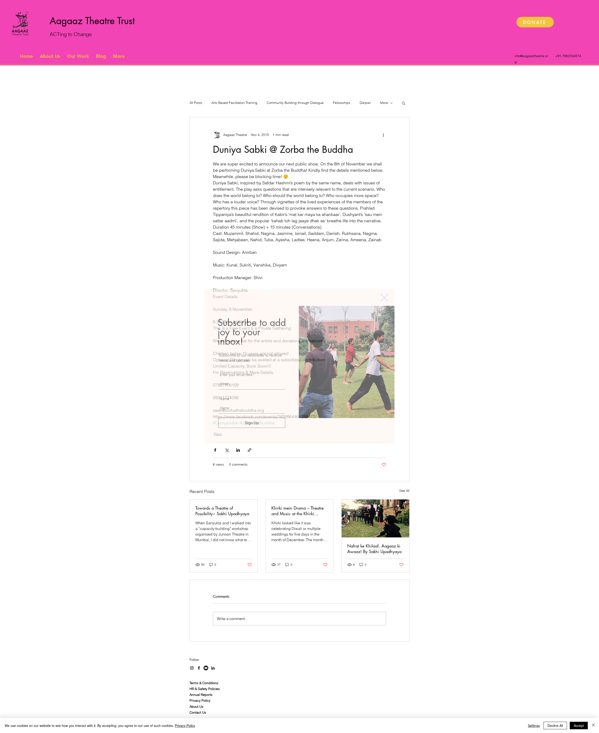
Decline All (555, 725)
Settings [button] (534, 725)
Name (224, 399)
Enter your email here (236, 374)
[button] (384, 297)
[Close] (593, 725)
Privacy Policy (185, 725)
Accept (579, 725)
